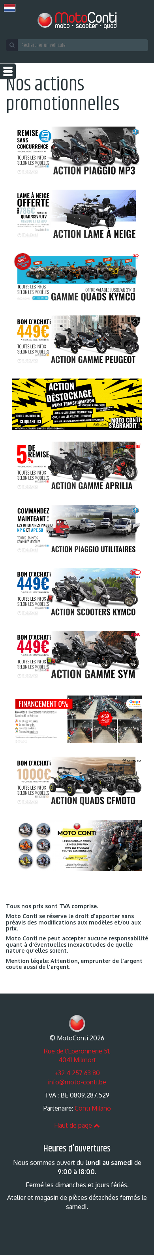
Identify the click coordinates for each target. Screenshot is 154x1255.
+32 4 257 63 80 (77, 1073)
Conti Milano (93, 1108)
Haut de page (74, 1125)
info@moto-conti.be (77, 1082)
